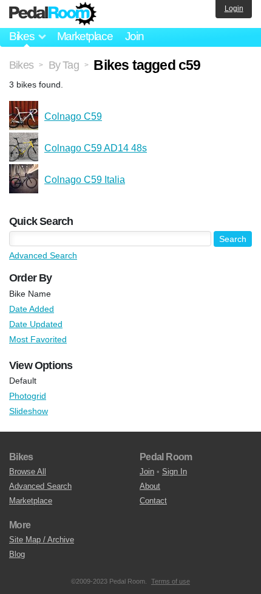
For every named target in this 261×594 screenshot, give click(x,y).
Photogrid (27, 396)
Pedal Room (53, 14)
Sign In (174, 471)
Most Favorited (38, 339)
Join (134, 36)
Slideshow (28, 411)
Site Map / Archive (41, 539)
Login (234, 8)
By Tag (64, 65)
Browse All (27, 471)
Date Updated (36, 324)
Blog (17, 554)
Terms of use (170, 581)
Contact (153, 500)
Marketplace (85, 36)
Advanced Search (43, 255)
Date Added (31, 309)
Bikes (21, 65)
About (150, 486)
